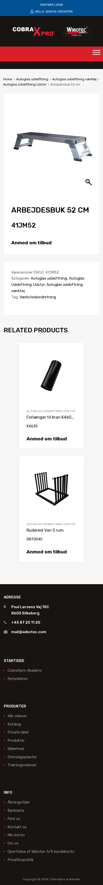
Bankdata (16, 810)
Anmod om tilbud (31, 243)
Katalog (14, 724)
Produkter (16, 740)
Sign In (51, 11)
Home (7, 79)
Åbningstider (19, 802)
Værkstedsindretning (38, 297)
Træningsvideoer (22, 765)
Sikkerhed (16, 748)
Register (65, 11)
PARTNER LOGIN (51, 5)
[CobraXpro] (52, 31)
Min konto (16, 835)
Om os (13, 843)
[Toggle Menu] (96, 54)
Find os (14, 818)
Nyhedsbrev (18, 678)
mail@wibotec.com (28, 632)
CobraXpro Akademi (25, 670)
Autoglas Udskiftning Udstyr (24, 84)
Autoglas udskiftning (32, 79)
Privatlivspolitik (21, 859)
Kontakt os (17, 827)
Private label (18, 732)
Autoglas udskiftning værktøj (74, 79)
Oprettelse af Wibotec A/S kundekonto (41, 851)
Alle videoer (17, 716)
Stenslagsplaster (22, 757)
